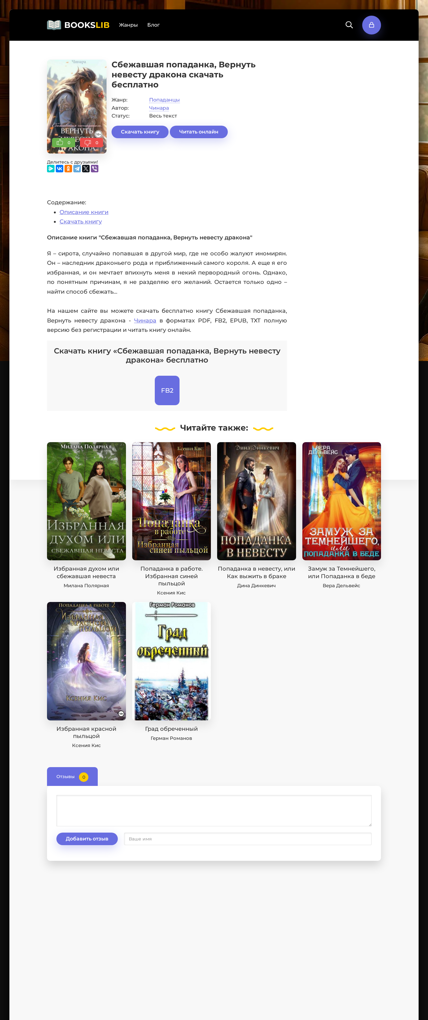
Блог (153, 25)
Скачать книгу (140, 132)
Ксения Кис (171, 593)
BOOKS (87, 25)
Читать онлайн (198, 132)
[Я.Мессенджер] (51, 168)
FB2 (167, 390)
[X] (86, 168)
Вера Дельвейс (341, 585)
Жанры (128, 25)
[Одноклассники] (68, 168)
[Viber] (94, 168)
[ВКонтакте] (59, 168)
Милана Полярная (86, 585)
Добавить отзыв (87, 839)
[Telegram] (77, 168)
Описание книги (84, 212)
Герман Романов (171, 738)
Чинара (159, 108)
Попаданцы (164, 100)
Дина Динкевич (256, 585)
